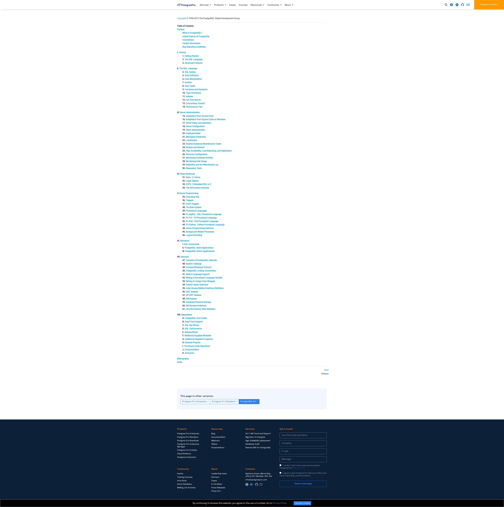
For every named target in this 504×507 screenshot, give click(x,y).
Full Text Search (193, 100)
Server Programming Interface (200, 228)
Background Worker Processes (200, 231)
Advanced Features (193, 63)
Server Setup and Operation (198, 123)
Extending (193, 197)
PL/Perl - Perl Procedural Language (202, 221)
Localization (191, 140)
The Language (194, 59)
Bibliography (183, 358)
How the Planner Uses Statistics (200, 309)
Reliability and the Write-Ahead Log (202, 164)
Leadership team (219, 474)
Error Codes (196, 318)
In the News (216, 484)
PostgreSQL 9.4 (248, 401)
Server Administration (190, 112)
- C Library (193, 177)
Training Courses (184, 477)
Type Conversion (193, 93)
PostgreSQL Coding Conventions (201, 270)
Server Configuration (195, 126)
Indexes (189, 96)
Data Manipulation (193, 79)
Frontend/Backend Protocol (198, 267)
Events (180, 474)
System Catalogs (194, 263)
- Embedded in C (198, 184)
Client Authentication (195, 130)
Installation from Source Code (199, 116)
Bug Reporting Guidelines (194, 47)
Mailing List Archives (186, 488)
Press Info (215, 491)
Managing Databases (196, 137)
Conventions (188, 40)
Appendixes (186, 314)
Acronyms (189, 353)
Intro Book (182, 481)
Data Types (190, 86)
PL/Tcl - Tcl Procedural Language (201, 217)
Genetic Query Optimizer (197, 284)
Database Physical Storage (198, 302)
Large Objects (192, 181)
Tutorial (182, 52)
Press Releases (218, 488)
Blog (213, 434)
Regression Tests (194, 168)
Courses (243, 5)
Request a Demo (489, 4)
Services (204, 5)
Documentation (192, 349)
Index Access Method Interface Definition (205, 288)
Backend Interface (196, 305)
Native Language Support (197, 274)
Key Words (192, 325)
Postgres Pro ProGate (187, 450)
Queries (188, 82)
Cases (232, 5)
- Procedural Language (203, 214)
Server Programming (188, 193)
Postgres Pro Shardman (188, 441)
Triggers (189, 200)
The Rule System (193, 207)
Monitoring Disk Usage (196, 161)
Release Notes (191, 332)
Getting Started (192, 56)
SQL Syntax (190, 72)
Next (326, 370)
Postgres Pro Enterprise (194, 401)
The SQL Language (188, 68)
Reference (184, 241)
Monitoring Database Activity (199, 157)
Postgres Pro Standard (224, 401)
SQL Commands (191, 244)
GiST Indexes (192, 291)
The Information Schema (197, 187)
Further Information (191, 43)
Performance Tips (194, 107)
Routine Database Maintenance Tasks (203, 144)
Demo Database (184, 484)
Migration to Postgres (255, 437)
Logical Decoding (194, 235)
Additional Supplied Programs (199, 339)
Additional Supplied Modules (197, 335)
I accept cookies (302, 503)
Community (273, 5)
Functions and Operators (196, 89)
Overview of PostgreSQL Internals (201, 260)
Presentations (217, 448)
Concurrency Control (195, 103)
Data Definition (192, 75)
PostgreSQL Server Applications (199, 251)
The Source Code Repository (197, 346)
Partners (215, 477)
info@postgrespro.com (256, 480)
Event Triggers (192, 204)
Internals (185, 257)
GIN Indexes (191, 298)
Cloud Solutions (184, 454)
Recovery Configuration (196, 154)
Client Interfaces (187, 174)
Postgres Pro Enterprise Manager (188, 445)
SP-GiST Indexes (193, 295)
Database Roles (193, 133)
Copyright (181, 18)
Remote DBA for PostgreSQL (258, 448)
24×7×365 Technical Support (258, 434)
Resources (256, 5)
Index (179, 362)
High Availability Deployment (257, 441)
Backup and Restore (195, 147)
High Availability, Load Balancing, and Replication (209, 150)
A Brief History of (196, 36)
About (288, 5)
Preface (180, 29)
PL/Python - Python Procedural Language (205, 224)
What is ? (192, 33)
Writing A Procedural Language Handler (204, 277)
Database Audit (252, 444)
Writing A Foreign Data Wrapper (200, 281)
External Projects (192, 342)
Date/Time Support (194, 321)
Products (219, 5)
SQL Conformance (193, 328)
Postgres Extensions (186, 457)
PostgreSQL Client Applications (199, 247)
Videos (214, 444)
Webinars (215, 441)
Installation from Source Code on (205, 119)
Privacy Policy (299, 468)
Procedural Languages (196, 210)
